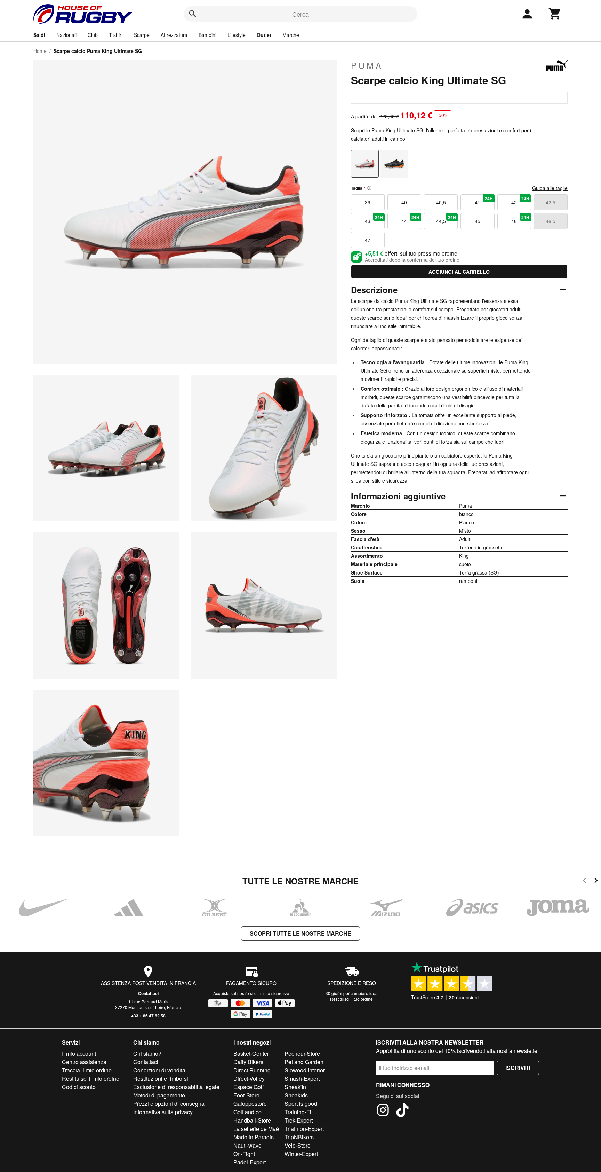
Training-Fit (299, 1112)
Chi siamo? (147, 1053)
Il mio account (79, 1053)
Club (93, 34)
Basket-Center (251, 1053)
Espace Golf (248, 1087)
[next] (596, 881)
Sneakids (296, 1095)
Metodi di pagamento (159, 1095)
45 (477, 221)
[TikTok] (402, 1111)
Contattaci (148, 993)
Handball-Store (252, 1120)
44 (410, 219)
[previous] (584, 881)
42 (520, 200)
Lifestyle (236, 34)
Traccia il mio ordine (87, 1070)
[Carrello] (555, 14)
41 (484, 200)
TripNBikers (299, 1137)
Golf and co (247, 1112)
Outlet (264, 34)
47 (367, 239)
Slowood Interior (305, 1070)
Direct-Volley (249, 1079)
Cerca (300, 13)
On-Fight (244, 1154)
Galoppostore (250, 1104)
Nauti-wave (247, 1145)
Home (40, 50)
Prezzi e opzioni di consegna (169, 1104)
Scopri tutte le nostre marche (300, 933)
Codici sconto (79, 1087)
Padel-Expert (249, 1162)
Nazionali (66, 34)
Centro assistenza (84, 1062)
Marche (290, 34)
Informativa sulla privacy (163, 1112)
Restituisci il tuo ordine (351, 999)
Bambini (207, 34)
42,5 (550, 202)
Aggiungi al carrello (459, 271)
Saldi (39, 34)
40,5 (441, 202)
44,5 (446, 219)
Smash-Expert (302, 1079)
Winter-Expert (301, 1154)
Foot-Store (246, 1095)
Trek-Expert (299, 1120)
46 (520, 219)
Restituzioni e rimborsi (160, 1079)
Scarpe (142, 34)
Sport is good (301, 1104)
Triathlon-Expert (304, 1129)
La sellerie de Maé (256, 1129)
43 (374, 219)
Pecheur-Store (302, 1053)
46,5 (550, 221)
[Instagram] (383, 1111)
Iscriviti (517, 1068)
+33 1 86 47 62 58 (148, 1016)
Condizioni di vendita (159, 1070)
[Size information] (369, 188)
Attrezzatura (174, 34)
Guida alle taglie (550, 188)
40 (404, 202)
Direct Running (252, 1070)
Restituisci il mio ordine (90, 1079)
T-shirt (116, 34)
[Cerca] (193, 14)
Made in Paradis (253, 1137)
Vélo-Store (298, 1145)
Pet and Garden (304, 1062)
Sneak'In (295, 1087)
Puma (367, 65)
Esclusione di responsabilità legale (176, 1087)
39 (367, 202)
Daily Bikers (248, 1062)
